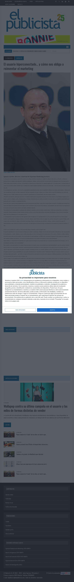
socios (22, 280)
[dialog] (37, 291)
